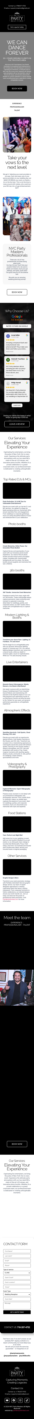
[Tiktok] (27, 1400)
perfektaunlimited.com (21, 1410)
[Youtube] (7, 1400)
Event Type (7, 1291)
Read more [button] (9, 352)
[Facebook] (13, 1400)
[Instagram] (20, 1400)
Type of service (8, 1270)
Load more (17, 405)
